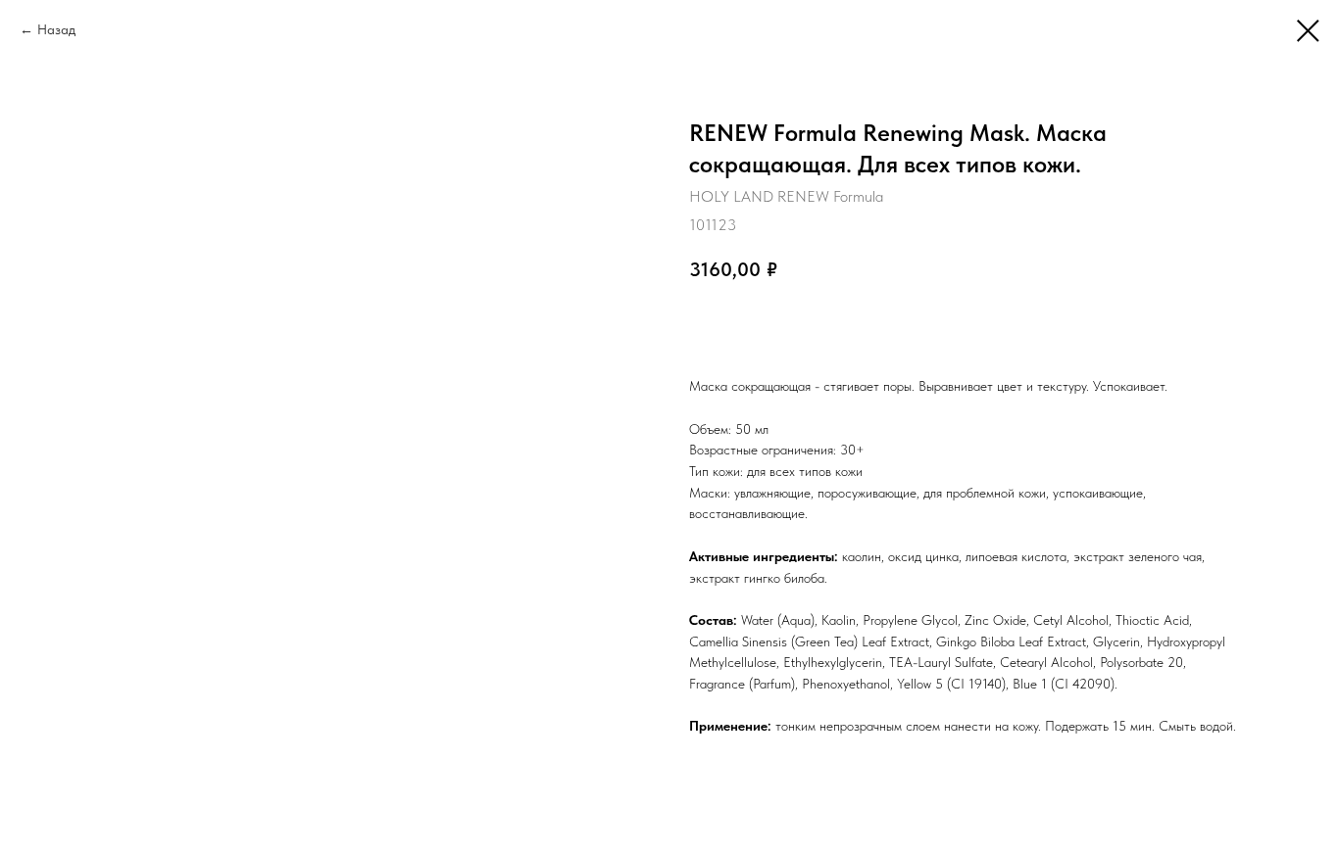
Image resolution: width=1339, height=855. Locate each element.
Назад (56, 29)
